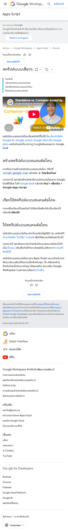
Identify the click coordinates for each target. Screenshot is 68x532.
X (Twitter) (8, 450)
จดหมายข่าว (8, 445)
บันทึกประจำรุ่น (9, 385)
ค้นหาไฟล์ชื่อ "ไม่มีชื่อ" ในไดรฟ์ (18, 237)
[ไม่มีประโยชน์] (29, 54)
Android (7, 477)
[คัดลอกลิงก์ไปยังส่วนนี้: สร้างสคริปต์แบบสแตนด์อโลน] (55, 161)
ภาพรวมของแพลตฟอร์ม (14, 375)
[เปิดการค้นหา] (49, 4)
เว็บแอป (11, 247)
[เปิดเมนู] (5, 4)
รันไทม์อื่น (39, 270)
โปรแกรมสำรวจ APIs (12, 426)
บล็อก (5, 440)
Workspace (36, 4)
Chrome (7, 482)
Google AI (8, 498)
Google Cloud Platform (14, 492)
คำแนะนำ (56, 48)
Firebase (7, 487)
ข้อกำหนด (7, 516)
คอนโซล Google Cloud (13, 420)
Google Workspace (23, 48)
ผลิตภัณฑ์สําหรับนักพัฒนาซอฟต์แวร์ (19, 380)
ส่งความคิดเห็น (13, 61)
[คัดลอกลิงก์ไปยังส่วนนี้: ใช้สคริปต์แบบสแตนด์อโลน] (51, 225)
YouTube (7, 456)
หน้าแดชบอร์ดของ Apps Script (17, 415)
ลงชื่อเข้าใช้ (59, 4)
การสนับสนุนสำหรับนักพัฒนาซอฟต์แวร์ (20, 390)
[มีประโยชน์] (24, 54)
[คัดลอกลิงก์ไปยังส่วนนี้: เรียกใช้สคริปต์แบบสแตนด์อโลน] (58, 200)
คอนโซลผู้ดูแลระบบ (11, 410)
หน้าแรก (6, 48)
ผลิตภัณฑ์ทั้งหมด (10, 503)
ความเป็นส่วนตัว (22, 516)
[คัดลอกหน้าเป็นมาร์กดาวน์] (47, 69)
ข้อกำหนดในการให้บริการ (14, 396)
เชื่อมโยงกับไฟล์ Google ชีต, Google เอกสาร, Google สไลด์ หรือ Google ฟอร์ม (32, 140)
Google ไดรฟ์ (27, 183)
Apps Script (11, 14)
